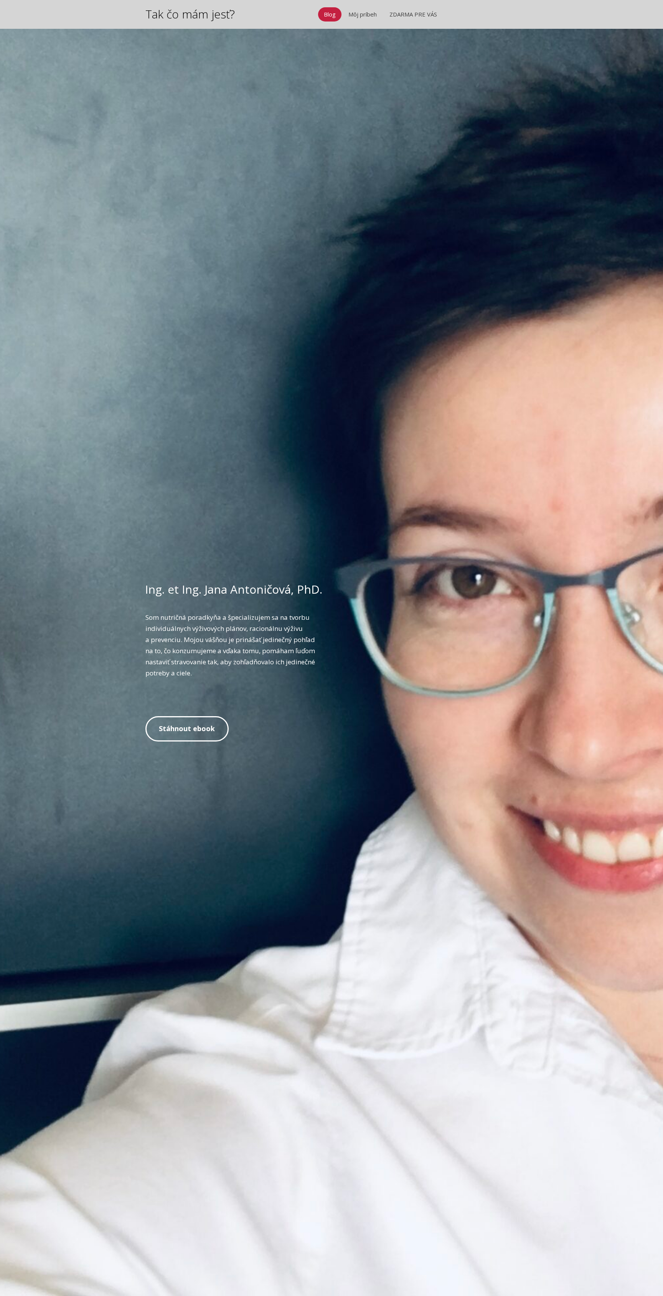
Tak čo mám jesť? (190, 14)
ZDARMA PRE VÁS (413, 14)
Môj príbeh (362, 14)
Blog (330, 14)
